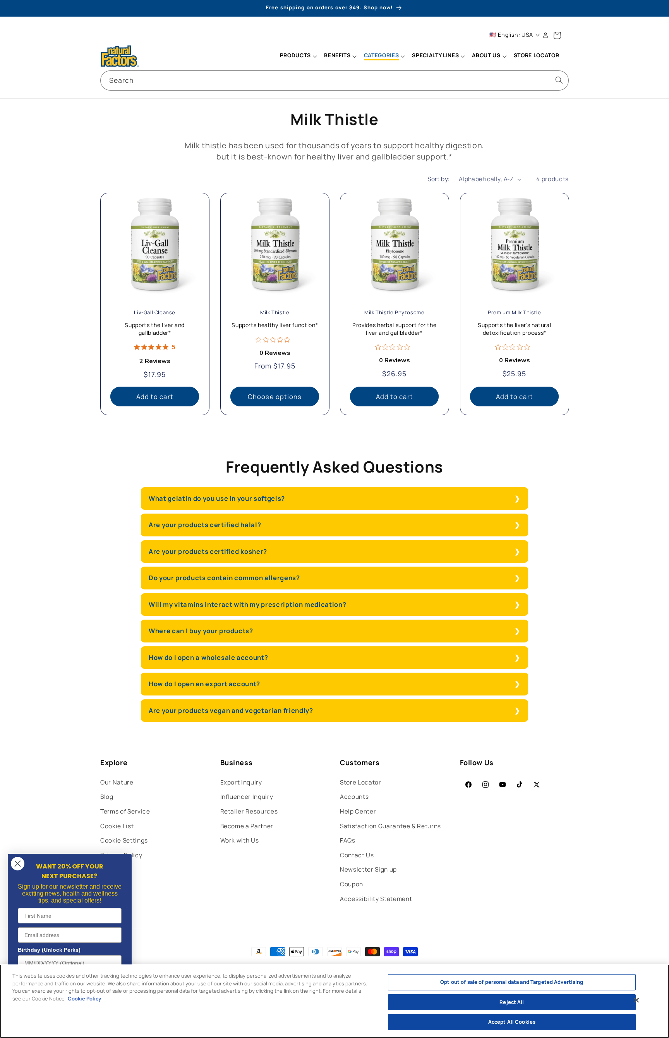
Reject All (511, 1002)
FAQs (347, 840)
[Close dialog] (17, 863)
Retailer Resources (249, 811)
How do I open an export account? (204, 683)
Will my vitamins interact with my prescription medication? (247, 604)
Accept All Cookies (511, 1021)
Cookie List (117, 826)
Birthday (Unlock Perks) (49, 950)
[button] (298, 56)
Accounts (354, 797)
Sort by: (438, 179)
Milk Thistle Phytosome (394, 312)
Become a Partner (247, 826)
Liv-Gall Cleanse (154, 312)
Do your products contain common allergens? (224, 577)
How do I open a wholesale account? (209, 657)
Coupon (351, 884)
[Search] (559, 80)
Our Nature (117, 782)
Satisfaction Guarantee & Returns (390, 826)
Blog (106, 797)
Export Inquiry (241, 782)
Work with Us (239, 840)
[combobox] (334, 80)
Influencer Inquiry (246, 797)
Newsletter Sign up (368, 869)
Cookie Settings (124, 840)
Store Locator (360, 782)
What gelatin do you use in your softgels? (217, 498)
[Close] (636, 1000)
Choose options (275, 396)
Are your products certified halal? (205, 524)
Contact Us (357, 855)
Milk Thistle (274, 312)
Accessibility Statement (376, 899)
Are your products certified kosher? (208, 551)
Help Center (358, 811)
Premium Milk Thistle (514, 312)
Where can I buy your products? (201, 630)
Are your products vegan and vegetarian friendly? (231, 710)
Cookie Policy (84, 998)
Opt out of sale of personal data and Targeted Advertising (511, 981)
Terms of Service (125, 811)
